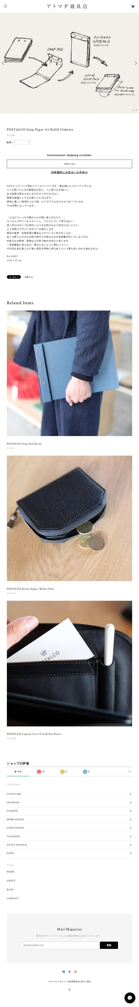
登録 (109, 944)
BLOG (10, 889)
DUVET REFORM (17, 844)
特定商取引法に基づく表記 (79, 981)
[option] (69, 63)
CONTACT (13, 897)
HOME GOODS (15, 818)
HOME (10, 871)
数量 (9, 141)
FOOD (10, 852)
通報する (29, 276)
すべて (18, 770)
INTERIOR (13, 801)
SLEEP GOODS (15, 827)
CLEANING (13, 835)
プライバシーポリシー (57, 981)
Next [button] (135, 62)
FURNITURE (14, 793)
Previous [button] (3, 62)
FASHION (12, 810)
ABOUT (11, 880)
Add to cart (69, 163)
